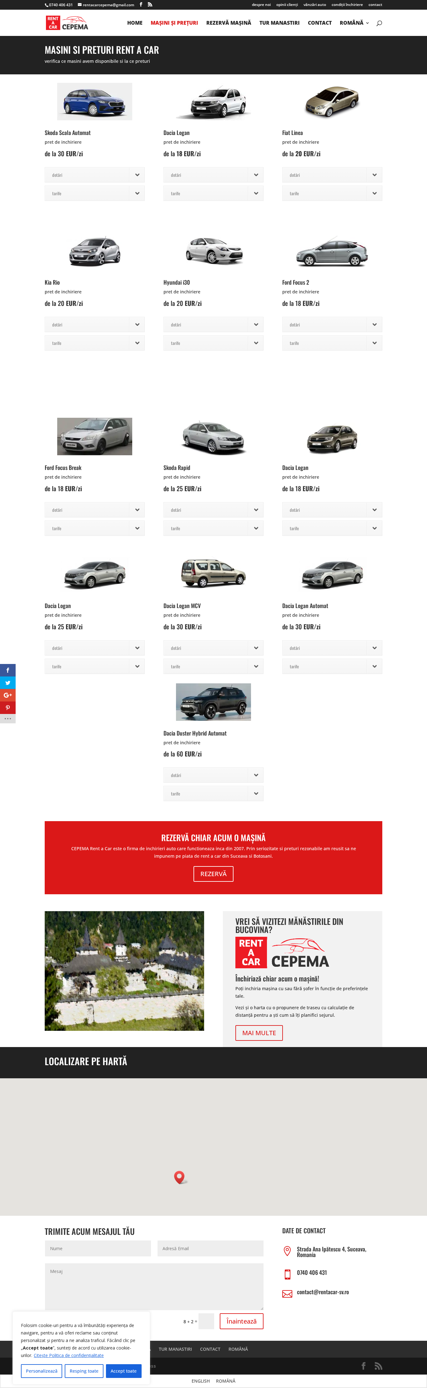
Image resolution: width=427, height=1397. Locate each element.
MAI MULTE (259, 1033)
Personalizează (42, 1371)
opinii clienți (287, 5)
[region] (81, 1348)
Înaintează (242, 1321)
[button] (181, 1177)
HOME (135, 23)
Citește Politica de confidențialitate (69, 1355)
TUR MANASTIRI (279, 23)
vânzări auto (315, 5)
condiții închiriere (347, 5)
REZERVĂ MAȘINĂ (228, 23)
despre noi (261, 5)
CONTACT (320, 23)
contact (375, 5)
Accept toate (124, 1371)
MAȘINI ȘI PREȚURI (174, 23)
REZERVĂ (213, 874)
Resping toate (84, 1371)
